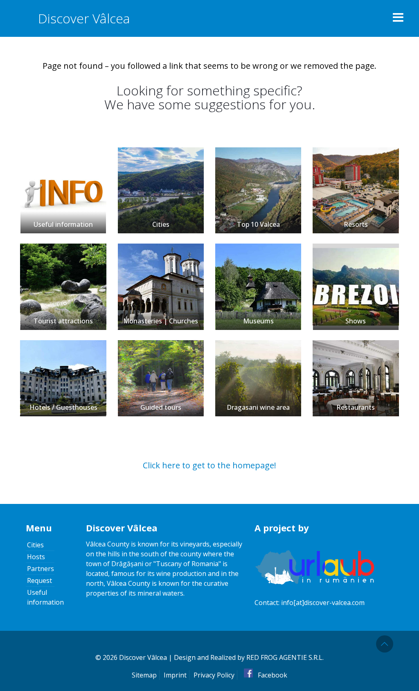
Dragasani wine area (258, 407)
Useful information (63, 224)
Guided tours (160, 407)
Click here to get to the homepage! (209, 465)
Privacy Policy (214, 675)
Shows (355, 320)
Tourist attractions (63, 320)
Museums (258, 320)
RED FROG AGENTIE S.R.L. (285, 657)
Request (39, 580)
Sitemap (144, 675)
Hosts (36, 556)
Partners (40, 568)
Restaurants (355, 407)
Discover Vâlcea (84, 18)
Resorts (356, 224)
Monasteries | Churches (160, 320)
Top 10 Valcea (258, 224)
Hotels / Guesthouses (63, 407)
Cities (160, 224)
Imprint (175, 675)
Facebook (271, 675)
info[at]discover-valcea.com (323, 602)
